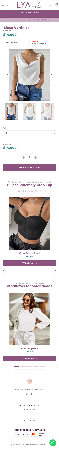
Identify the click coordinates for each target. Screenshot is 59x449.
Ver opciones (29, 263)
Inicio (12, 20)
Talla (5, 128)
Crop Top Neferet (29, 253)
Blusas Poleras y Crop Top (26, 20)
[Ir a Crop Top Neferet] (29, 223)
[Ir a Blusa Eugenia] (29, 319)
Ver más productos (28, 191)
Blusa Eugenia (29, 348)
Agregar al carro (29, 167)
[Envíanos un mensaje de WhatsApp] (52, 442)
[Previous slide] (7, 75)
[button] (4, 271)
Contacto (29, 410)
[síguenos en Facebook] (31, 394)
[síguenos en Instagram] (27, 394)
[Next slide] (51, 75)
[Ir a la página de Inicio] (29, 5)
